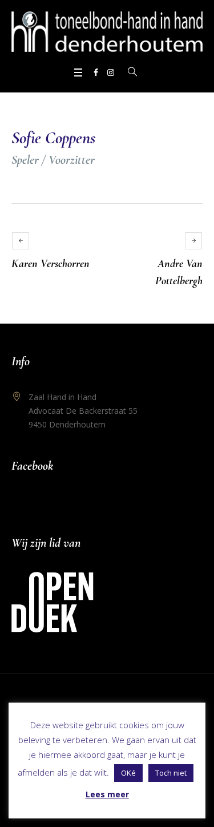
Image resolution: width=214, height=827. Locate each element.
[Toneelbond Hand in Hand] (107, 31)
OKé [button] (128, 773)
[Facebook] (96, 72)
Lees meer (107, 794)
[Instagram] (110, 72)
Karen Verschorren (50, 264)
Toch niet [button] (171, 773)
